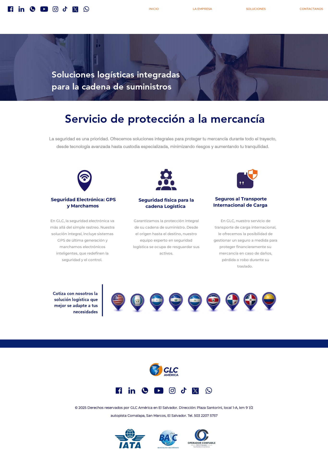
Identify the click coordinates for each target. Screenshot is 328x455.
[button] (242, 9)
